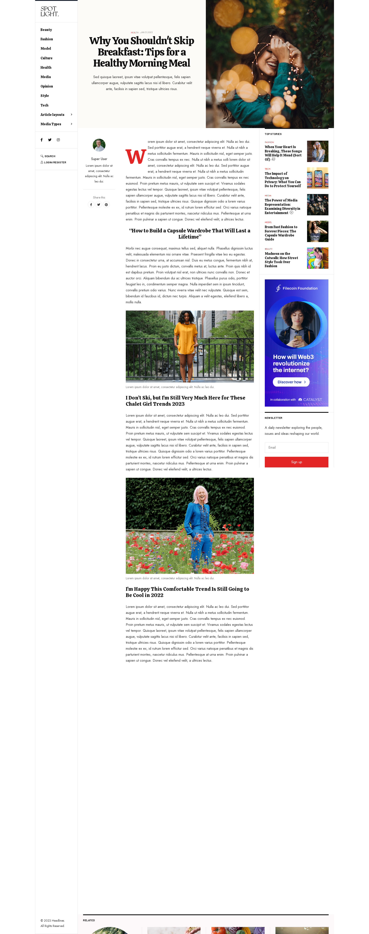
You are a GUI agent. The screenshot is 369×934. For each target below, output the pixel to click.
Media (46, 77)
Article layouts (52, 115)
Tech (44, 105)
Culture (47, 58)
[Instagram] (58, 139)
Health (46, 68)
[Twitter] (49, 139)
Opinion (47, 86)
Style (45, 96)
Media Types (51, 124)
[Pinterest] (106, 204)
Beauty (46, 30)
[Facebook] (42, 139)
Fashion (47, 39)
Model (46, 49)
